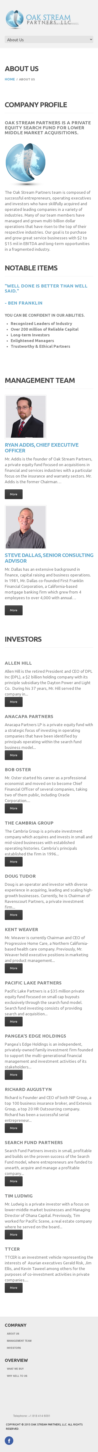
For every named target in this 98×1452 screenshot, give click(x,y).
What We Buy (15, 1368)
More (13, 494)
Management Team (19, 1340)
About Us (13, 1333)
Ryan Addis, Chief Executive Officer (41, 447)
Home (10, 79)
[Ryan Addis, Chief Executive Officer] (26, 417)
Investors (14, 1348)
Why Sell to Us (17, 1376)
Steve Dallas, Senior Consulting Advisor (49, 558)
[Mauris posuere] (5, 355)
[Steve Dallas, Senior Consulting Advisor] (26, 527)
